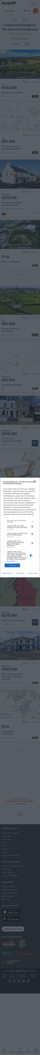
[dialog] (20, 527)
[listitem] (20, 521)
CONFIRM (12, 565)
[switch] (31, 526)
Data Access (20, 573)
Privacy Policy (33, 573)
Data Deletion (7, 573)
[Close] (36, 482)
